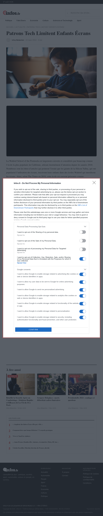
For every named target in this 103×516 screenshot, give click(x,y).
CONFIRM (33, 330)
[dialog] (51, 258)
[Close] (95, 183)
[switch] (82, 232)
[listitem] (51, 226)
